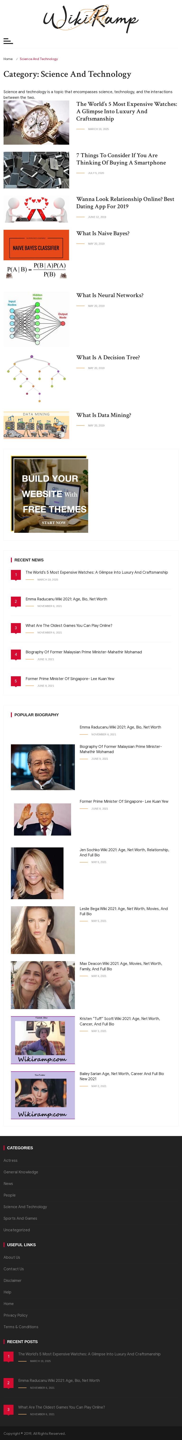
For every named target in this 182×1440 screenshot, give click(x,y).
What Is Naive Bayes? (102, 233)
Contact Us (14, 1269)
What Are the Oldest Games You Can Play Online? (69, 625)
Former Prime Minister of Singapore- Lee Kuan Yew (70, 679)
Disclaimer (13, 1280)
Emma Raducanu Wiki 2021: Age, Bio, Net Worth (66, 599)
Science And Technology (25, 1207)
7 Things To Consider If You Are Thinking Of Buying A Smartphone (121, 159)
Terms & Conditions (21, 1327)
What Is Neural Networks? (109, 295)
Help (8, 1292)
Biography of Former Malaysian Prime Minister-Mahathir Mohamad (84, 652)
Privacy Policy (15, 1315)
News (8, 1183)
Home (9, 1303)
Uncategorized (17, 1230)
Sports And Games (20, 1218)
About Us (12, 1257)
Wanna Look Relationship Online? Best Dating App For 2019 (125, 202)
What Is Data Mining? (103, 415)
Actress (11, 1160)
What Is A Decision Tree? (108, 357)
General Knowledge (21, 1172)
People (10, 1195)
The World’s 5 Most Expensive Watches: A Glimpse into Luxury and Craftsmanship (126, 111)
